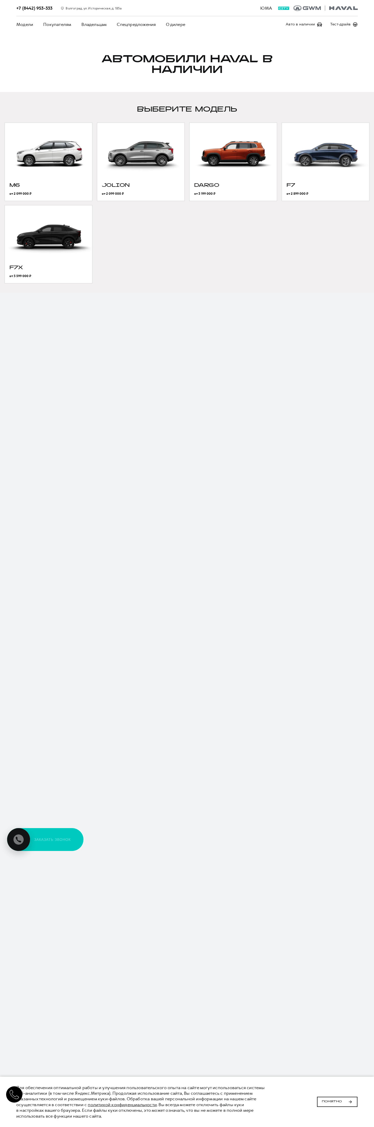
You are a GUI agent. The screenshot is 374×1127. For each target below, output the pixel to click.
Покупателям (57, 24)
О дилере (175, 24)
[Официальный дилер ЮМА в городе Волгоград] (325, 8)
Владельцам (94, 24)
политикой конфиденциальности (122, 1104)
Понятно (332, 1101)
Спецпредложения (136, 24)
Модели (24, 24)
